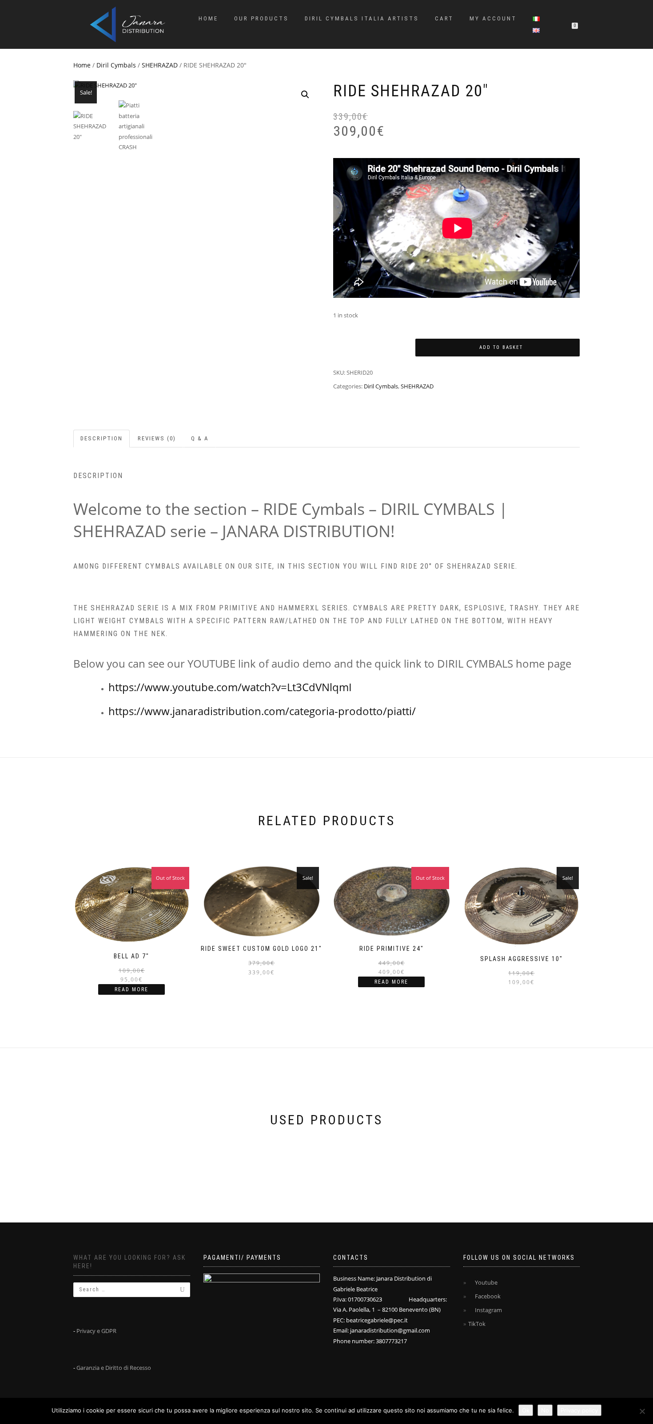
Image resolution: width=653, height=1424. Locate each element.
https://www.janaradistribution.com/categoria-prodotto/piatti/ (262, 711)
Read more (131, 989)
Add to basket (501, 347)
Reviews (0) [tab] (157, 438)
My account (493, 18)
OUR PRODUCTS (261, 18)
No (545, 1410)
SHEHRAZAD (160, 65)
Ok (526, 1410)
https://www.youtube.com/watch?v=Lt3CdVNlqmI (230, 687)
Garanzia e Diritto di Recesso (113, 1368)
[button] (305, 95)
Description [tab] (101, 438)
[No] (641, 1411)
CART (444, 18)
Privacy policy (579, 1410)
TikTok (477, 1324)
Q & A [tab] (200, 438)
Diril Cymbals (116, 65)
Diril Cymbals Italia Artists (362, 18)
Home (208, 18)
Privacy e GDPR (96, 1331)
